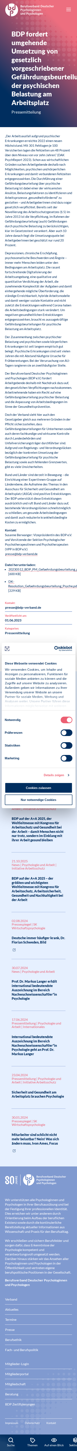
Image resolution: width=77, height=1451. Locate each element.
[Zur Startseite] (29, 9)
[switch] (66, 732)
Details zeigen (54, 775)
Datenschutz (32, 1423)
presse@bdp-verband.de (21, 554)
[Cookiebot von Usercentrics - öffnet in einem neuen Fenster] (54, 649)
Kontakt (51, 1423)
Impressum (11, 1423)
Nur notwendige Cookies (38, 800)
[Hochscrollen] (70, 1420)
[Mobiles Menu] (68, 10)
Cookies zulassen (38, 788)
